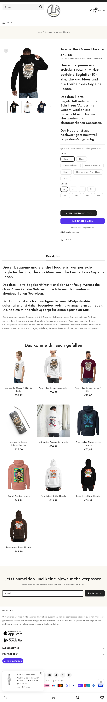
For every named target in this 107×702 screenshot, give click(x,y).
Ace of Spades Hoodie (19, 496)
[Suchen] (78, 697)
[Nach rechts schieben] (51, 107)
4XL (87, 195)
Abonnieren (94, 593)
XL (91, 189)
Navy (81, 159)
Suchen (41, 7)
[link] (5, 698)
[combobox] (23, 7)
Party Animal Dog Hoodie (88, 496)
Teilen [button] (67, 239)
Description (53, 256)
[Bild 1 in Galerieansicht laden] (14, 107)
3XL (76, 195)
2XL (65, 195)
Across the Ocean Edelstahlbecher (18, 444)
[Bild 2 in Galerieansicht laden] (27, 107)
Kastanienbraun (71, 165)
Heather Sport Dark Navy (88, 172)
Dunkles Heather (93, 165)
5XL (98, 195)
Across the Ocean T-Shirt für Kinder (18, 389)
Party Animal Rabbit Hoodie (53, 496)
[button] (98, 11)
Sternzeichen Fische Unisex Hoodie (88, 444)
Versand (73, 58)
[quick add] (31, 350)
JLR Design (58, 680)
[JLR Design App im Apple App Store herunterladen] (12, 633)
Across (75, 232)
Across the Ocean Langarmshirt (53, 387)
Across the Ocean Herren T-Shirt (88, 389)
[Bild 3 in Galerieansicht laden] (41, 107)
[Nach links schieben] (5, 107)
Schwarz (68, 159)
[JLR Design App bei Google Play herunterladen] (12, 640)
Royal (66, 172)
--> (53, 349)
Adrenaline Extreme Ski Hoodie (53, 442)
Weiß (66, 178)
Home (39, 32)
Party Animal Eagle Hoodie (18, 547)
